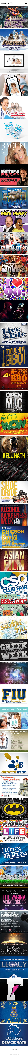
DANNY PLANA (6, 3)
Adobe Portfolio (16, 1054)
